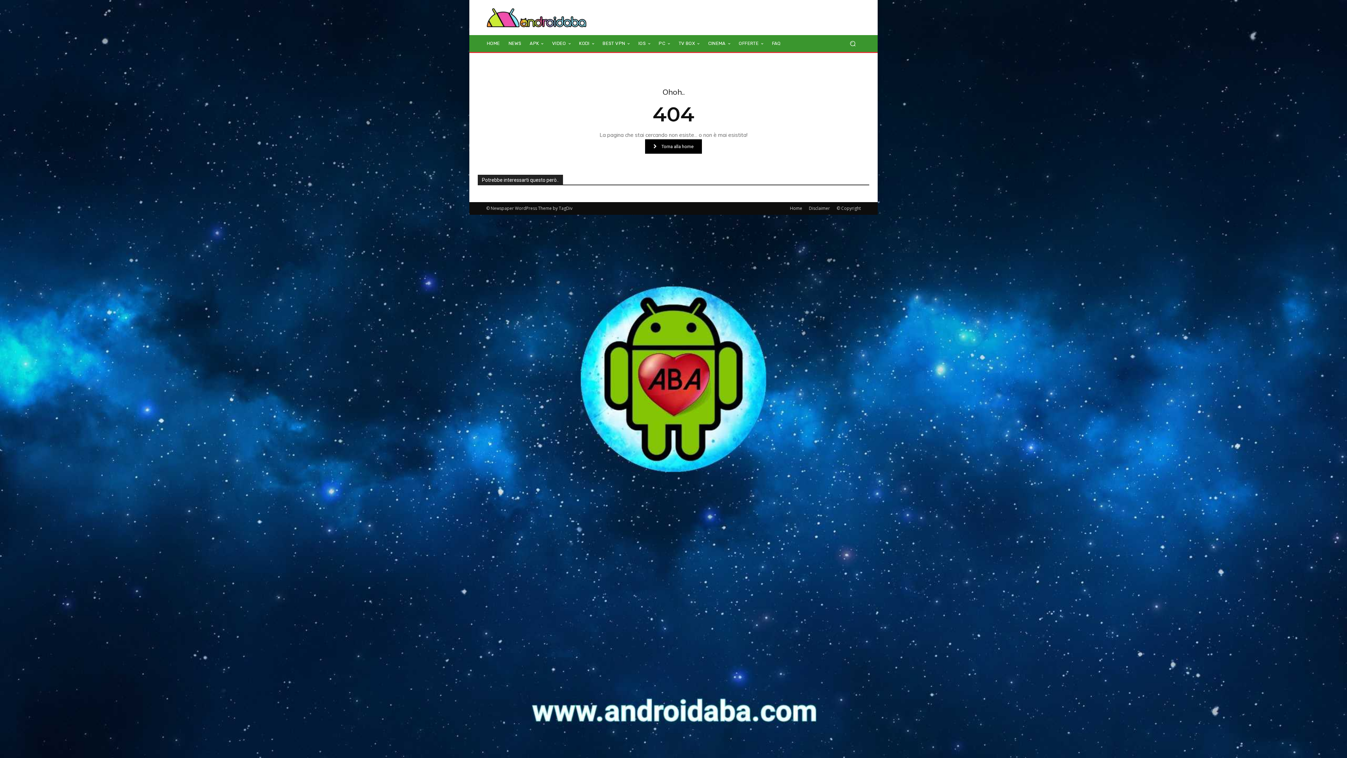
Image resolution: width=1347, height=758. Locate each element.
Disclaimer (819, 208)
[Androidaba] (536, 17)
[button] (852, 43)
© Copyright (849, 208)
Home (796, 208)
